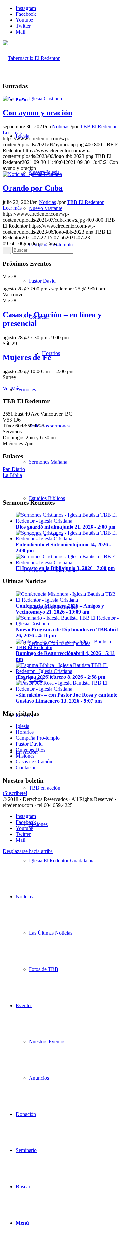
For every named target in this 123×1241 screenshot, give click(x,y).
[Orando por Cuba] (32, 174)
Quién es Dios (30, 750)
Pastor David (29, 744)
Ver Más (11, 388)
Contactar (26, 767)
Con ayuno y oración (37, 112)
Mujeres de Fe (27, 357)
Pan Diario (14, 469)
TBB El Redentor (98, 126)
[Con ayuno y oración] (32, 98)
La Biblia (12, 475)
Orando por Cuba (33, 188)
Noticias (60, 126)
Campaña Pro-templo (38, 738)
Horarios (25, 732)
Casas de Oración (34, 761)
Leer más (12, 132)
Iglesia (22, 726)
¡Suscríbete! (15, 793)
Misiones (25, 755)
